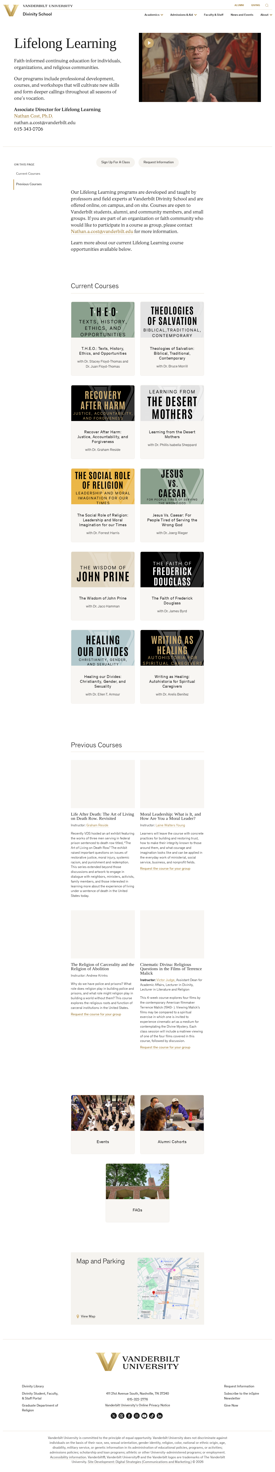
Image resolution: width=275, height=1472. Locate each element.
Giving (255, 5)
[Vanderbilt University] (137, 1361)
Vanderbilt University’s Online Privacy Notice (137, 1405)
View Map (88, 1316)
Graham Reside (97, 825)
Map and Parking (100, 1261)
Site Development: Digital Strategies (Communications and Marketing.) (140, 1462)
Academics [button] (152, 15)
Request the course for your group (165, 869)
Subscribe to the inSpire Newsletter (241, 1396)
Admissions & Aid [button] (181, 15)
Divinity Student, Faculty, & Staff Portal (40, 1396)
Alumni (239, 5)
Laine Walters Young (170, 825)
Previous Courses (29, 184)
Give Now (231, 1406)
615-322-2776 (137, 1399)
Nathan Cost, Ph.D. (33, 116)
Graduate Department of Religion (40, 1408)
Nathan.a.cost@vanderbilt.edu (102, 231)
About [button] (265, 15)
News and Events (242, 15)
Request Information (159, 162)
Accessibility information (68, 1457)
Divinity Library (33, 1386)
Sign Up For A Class (115, 162)
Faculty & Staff (213, 15)
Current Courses (28, 174)
